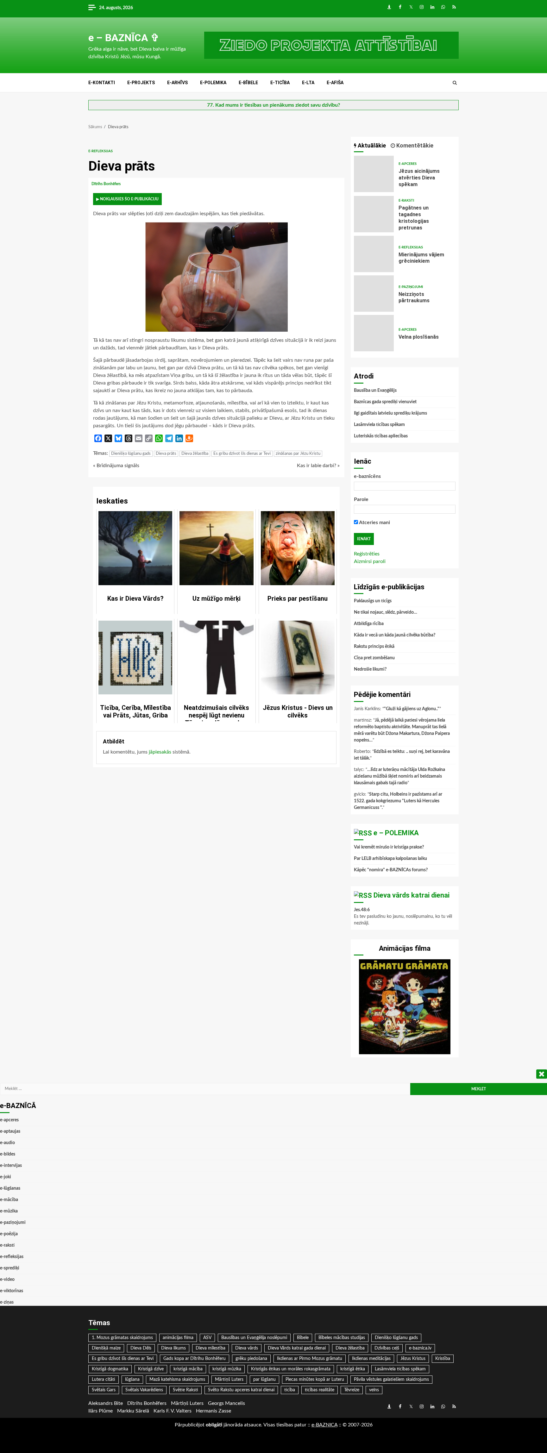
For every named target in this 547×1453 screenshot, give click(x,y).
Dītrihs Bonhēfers (106, 184)
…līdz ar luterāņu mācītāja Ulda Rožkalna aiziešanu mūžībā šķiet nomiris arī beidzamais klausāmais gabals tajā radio (399, 776)
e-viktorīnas (11, 1291)
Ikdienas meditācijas (371, 1358)
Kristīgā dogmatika (110, 1369)
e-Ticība (280, 82)
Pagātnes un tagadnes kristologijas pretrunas (374, 214)
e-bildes (7, 1154)
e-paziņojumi (411, 287)
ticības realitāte (319, 1390)
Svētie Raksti (185, 1390)
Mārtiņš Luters (229, 1379)
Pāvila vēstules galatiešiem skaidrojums (391, 1379)
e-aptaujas (10, 1131)
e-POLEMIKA (213, 82)
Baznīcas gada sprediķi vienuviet (385, 402)
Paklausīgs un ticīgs (373, 601)
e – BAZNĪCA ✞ (123, 38)
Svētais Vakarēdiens (144, 1390)
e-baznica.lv (420, 1348)
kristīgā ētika (352, 1369)
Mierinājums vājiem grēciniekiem (374, 254)
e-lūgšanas (10, 1188)
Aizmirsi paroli (370, 561)
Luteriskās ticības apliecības (381, 436)
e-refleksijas (100, 151)
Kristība (442, 1358)
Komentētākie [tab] (414, 145)
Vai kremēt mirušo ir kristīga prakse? (389, 847)
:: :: (324, 1424)
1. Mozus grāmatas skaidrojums (122, 1338)
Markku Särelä (133, 1410)
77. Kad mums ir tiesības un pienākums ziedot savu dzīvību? (273, 105)
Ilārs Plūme (100, 1410)
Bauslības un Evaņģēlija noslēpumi (254, 1338)
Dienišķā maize (106, 1348)
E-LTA (308, 82)
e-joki (5, 1177)
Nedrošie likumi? (370, 669)
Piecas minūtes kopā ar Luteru (315, 1379)
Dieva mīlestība (210, 1348)
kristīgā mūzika (226, 1369)
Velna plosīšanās (374, 333)
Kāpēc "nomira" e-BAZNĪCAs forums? (391, 870)
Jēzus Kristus (412, 1358)
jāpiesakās (160, 752)
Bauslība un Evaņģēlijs (375, 390)
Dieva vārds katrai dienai (412, 895)
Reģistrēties (367, 553)
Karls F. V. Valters (173, 1410)
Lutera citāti (103, 1379)
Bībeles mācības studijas (341, 1338)
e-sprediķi (9, 1268)
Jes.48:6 (362, 910)
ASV (207, 1338)
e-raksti (406, 200)
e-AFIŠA (335, 82)
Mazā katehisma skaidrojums (177, 1379)
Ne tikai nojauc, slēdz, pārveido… (385, 612)
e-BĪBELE (248, 82)
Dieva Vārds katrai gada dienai (297, 1348)
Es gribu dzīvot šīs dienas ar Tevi (242, 454)
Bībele (303, 1338)
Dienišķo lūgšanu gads (131, 454)
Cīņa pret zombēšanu (374, 658)
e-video (7, 1279)
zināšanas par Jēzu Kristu (298, 454)
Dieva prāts (166, 454)
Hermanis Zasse (213, 1410)
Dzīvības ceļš (386, 1348)
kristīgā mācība (188, 1369)
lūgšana (132, 1379)
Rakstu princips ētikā (374, 646)
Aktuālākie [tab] (371, 145)
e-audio (7, 1143)
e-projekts (141, 82)
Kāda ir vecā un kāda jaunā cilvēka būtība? (394, 635)
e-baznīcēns (367, 476)
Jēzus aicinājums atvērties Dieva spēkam (374, 174)
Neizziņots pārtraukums (374, 293)
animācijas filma (178, 1338)
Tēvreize (351, 1390)
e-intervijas (11, 1165)
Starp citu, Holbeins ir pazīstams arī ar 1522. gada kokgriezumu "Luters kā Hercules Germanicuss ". (398, 801)
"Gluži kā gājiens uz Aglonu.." (411, 709)
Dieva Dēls (140, 1348)
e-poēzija (9, 1234)
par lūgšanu (264, 1379)
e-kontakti (101, 82)
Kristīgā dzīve (151, 1369)
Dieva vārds (246, 1348)
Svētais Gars (104, 1390)
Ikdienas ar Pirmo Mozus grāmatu (309, 1358)
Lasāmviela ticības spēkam (379, 425)
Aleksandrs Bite (105, 1403)
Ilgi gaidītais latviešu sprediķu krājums (390, 413)
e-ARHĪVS (177, 82)
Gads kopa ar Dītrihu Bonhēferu (194, 1358)
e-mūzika (9, 1211)
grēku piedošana (251, 1358)
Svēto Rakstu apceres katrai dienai (241, 1390)
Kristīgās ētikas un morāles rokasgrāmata (290, 1369)
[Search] (455, 83)
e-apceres (408, 164)
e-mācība (9, 1200)
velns (374, 1390)
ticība (289, 1390)
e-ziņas (7, 1302)
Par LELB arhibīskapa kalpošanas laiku (390, 858)
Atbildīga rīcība (369, 624)
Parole (361, 499)
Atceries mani (374, 522)
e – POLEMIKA (396, 833)
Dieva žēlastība (194, 454)
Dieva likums (173, 1348)
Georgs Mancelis (226, 1403)
